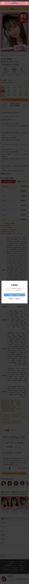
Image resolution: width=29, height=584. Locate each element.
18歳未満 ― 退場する (14, 299)
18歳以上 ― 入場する (14, 295)
